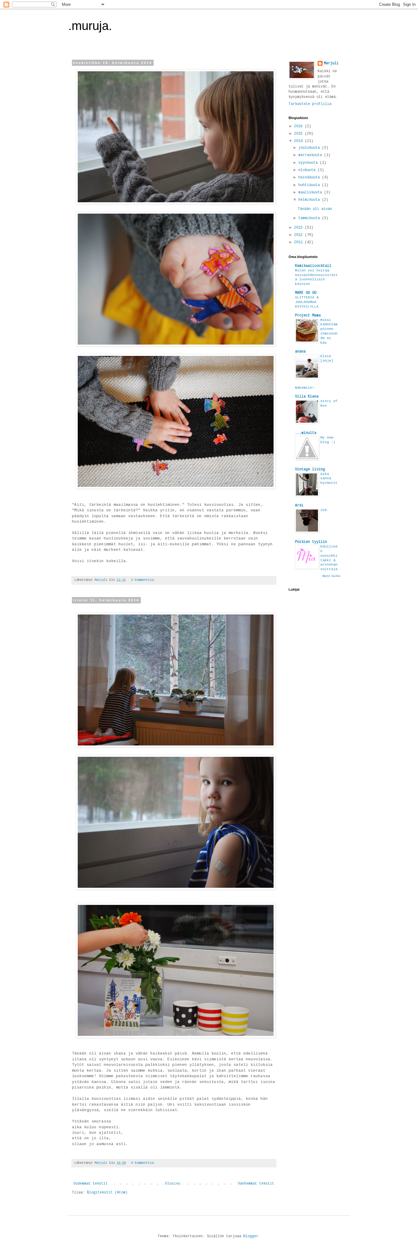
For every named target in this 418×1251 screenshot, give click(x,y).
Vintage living (310, 469)
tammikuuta (310, 218)
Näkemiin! (304, 388)
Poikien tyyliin (311, 542)
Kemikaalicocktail (313, 266)
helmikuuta (310, 200)
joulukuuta (310, 148)
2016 (299, 126)
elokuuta (308, 170)
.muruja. (90, 25)
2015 (299, 134)
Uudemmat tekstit (90, 1184)
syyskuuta (309, 163)
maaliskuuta (311, 192)
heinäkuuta (310, 177)
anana (300, 351)
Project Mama (308, 315)
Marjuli (331, 63)
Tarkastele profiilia (310, 104)
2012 (299, 235)
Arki (299, 505)
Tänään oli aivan (315, 209)
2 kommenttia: (144, 580)
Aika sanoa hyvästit (329, 478)
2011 (299, 242)
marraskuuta (311, 155)
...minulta (305, 433)
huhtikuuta (310, 185)
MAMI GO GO (305, 293)
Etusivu (172, 1184)
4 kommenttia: (144, 1163)
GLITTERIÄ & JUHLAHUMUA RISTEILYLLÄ (307, 302)
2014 (299, 141)
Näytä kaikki (331, 576)
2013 (299, 228)
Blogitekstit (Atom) (107, 1192)
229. (324, 510)
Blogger (250, 1236)
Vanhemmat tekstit (256, 1184)
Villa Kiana (307, 396)
